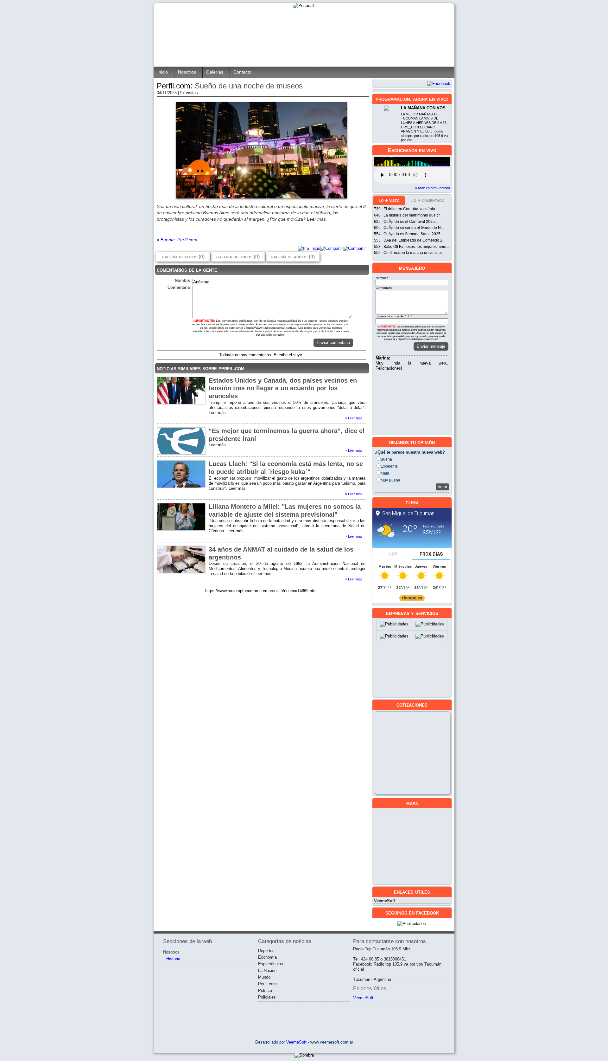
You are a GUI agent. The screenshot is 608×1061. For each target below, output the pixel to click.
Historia (173, 958)
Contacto (242, 72)
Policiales (267, 997)
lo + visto (389, 200)
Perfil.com (267, 983)
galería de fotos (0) (183, 256)
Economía (267, 957)
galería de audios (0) (293, 256)
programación (393, 99)
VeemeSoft (384, 900)
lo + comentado (428, 200)
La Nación (267, 970)
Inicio (162, 72)
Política (265, 990)
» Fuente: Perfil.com (177, 239)
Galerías (214, 72)
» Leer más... (355, 418)
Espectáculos (270, 963)
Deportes (266, 950)
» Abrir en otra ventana (432, 188)
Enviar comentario (333, 342)
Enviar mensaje (431, 346)
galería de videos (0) (238, 256)
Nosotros (187, 72)
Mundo (264, 977)
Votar (442, 486)
